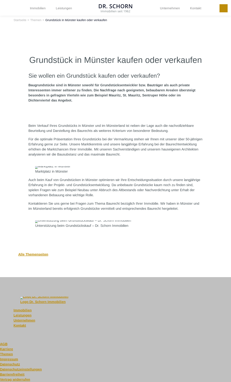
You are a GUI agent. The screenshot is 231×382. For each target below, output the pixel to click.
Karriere (6, 349)
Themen (6, 354)
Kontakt (195, 8)
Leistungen (64, 8)
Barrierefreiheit (12, 374)
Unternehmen (170, 8)
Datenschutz (10, 364)
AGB (3, 344)
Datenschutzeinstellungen (21, 369)
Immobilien (38, 8)
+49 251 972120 (224, 8)
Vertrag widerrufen (15, 379)
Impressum (9, 359)
